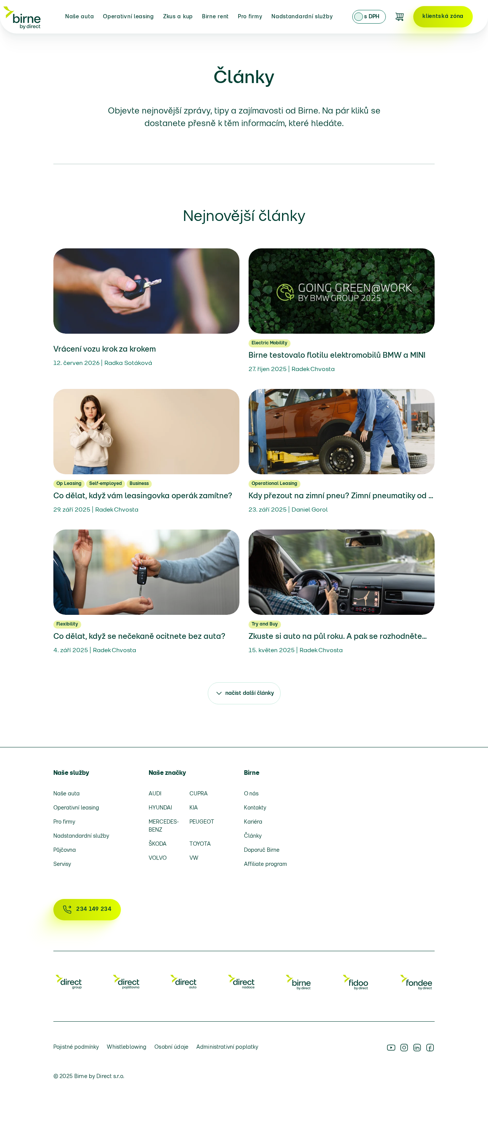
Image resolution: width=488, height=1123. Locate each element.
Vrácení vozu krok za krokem (104, 349)
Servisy (62, 864)
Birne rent (215, 16)
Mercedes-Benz (164, 826)
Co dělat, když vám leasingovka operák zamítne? (142, 496)
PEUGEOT (201, 822)
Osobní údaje (171, 1047)
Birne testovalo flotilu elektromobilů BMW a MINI (337, 355)
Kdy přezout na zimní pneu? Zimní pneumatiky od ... (341, 496)
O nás (251, 794)
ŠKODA (158, 844)
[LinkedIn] (417, 1047)
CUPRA (198, 794)
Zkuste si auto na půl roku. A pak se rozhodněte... (338, 636)
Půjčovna (64, 850)
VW (193, 858)
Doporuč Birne (261, 850)
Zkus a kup (178, 16)
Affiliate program (265, 864)
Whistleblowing (126, 1047)
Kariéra (253, 822)
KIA (193, 808)
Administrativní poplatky (227, 1047)
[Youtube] (391, 1047)
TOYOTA (200, 844)
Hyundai (160, 808)
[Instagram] (404, 1047)
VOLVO (158, 858)
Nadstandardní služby (302, 16)
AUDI (155, 794)
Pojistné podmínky (76, 1047)
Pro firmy (250, 16)
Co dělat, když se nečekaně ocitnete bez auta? (139, 636)
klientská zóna (443, 16)
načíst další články (249, 693)
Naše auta (79, 16)
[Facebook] (430, 1047)
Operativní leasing (128, 16)
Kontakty (255, 808)
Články (253, 836)
